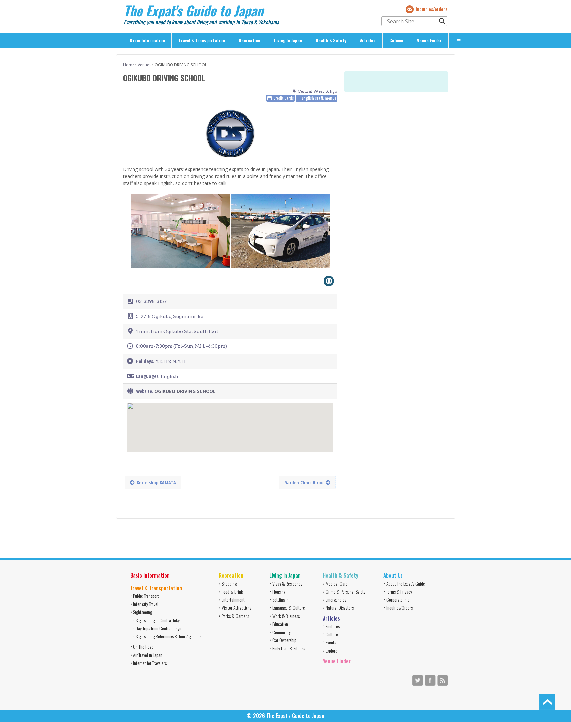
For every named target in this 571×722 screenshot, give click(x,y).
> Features (331, 626)
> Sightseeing (141, 611)
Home (128, 65)
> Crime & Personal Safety (344, 591)
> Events (329, 642)
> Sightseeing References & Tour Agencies (167, 636)
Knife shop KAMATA (156, 482)
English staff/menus (319, 98)
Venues (144, 65)
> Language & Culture (287, 607)
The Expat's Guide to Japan (193, 10)
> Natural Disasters (338, 607)
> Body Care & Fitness (287, 648)
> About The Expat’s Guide (404, 583)
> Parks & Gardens (234, 615)
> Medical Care (335, 583)
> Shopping (228, 583)
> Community (280, 632)
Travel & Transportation (201, 40)
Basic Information (147, 40)
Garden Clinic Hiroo (304, 482)
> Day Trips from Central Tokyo (157, 628)
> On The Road (142, 646)
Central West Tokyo (317, 91)
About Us (393, 575)
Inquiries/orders (431, 8)
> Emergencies (334, 599)
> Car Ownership (282, 639)
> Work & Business (284, 615)
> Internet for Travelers (148, 662)
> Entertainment (232, 599)
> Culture (330, 634)
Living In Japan (288, 40)
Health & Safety (331, 40)
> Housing (277, 591)
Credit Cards (283, 98)
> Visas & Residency (285, 583)
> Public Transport (144, 595)
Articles (368, 40)
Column (396, 40)
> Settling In (279, 599)
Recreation (249, 40)
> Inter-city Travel (144, 603)
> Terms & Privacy (397, 591)
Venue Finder (429, 40)
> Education (278, 623)
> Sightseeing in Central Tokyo (157, 620)
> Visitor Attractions (235, 607)
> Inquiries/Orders (398, 607)
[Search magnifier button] (442, 21)
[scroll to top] (547, 701)
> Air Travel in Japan (146, 654)
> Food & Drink (231, 591)
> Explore (330, 650)
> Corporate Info (396, 599)
